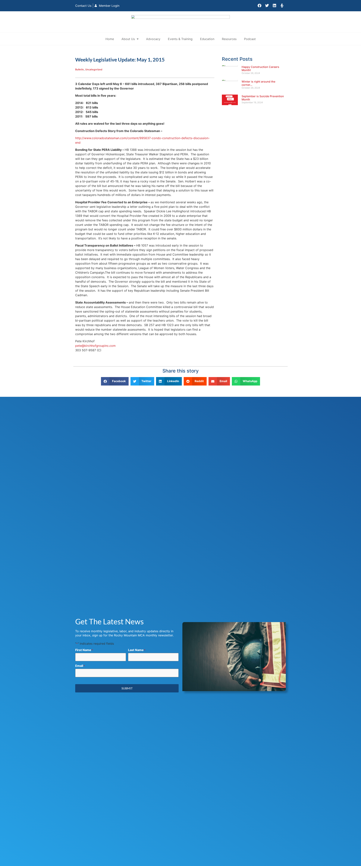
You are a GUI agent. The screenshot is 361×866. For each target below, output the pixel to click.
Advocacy (153, 39)
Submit (127, 688)
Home (109, 39)
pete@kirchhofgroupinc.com (95, 346)
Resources (229, 39)
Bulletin (79, 69)
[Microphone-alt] (282, 5)
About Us (128, 39)
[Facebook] (259, 5)
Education (207, 39)
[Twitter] (267, 5)
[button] (115, 381)
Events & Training (180, 39)
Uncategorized (93, 69)
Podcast (250, 39)
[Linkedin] (274, 5)
